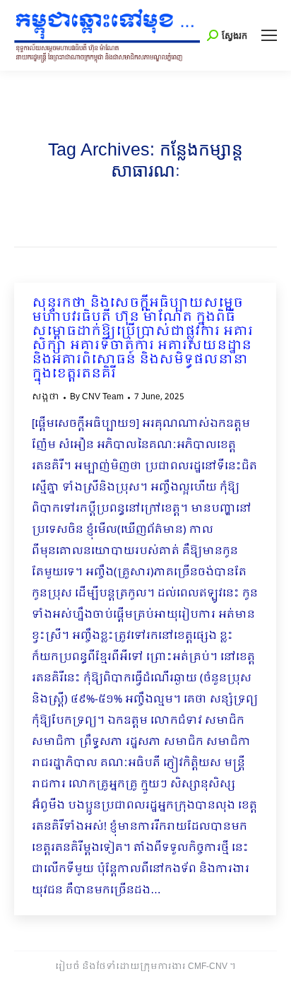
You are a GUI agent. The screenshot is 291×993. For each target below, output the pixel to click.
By (97, 397)
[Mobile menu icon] (269, 35)
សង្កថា (45, 397)
